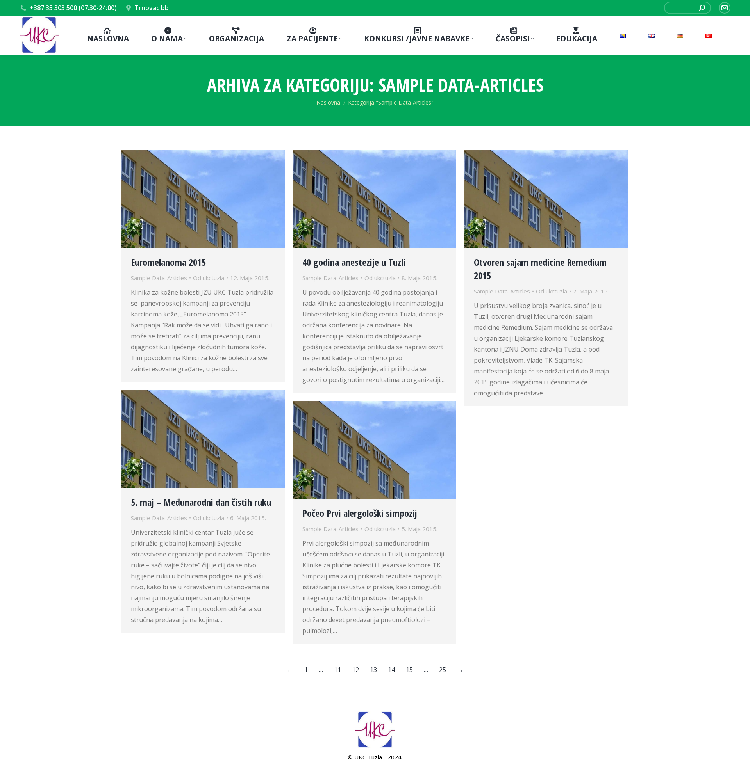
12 (355, 669)
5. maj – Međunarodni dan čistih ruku (201, 502)
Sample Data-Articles (159, 278)
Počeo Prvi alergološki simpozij (359, 513)
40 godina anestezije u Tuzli (353, 262)
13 (373, 669)
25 (442, 669)
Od (208, 278)
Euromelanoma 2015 (168, 262)
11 (337, 669)
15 (409, 669)
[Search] (702, 8)
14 (391, 669)
